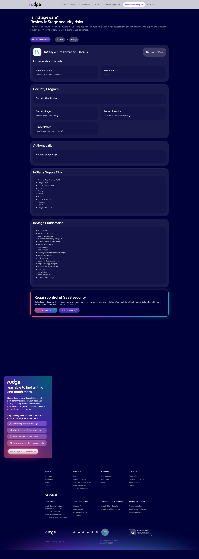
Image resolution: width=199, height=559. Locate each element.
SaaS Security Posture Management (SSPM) (53, 507)
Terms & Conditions (136, 479)
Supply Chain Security (109, 506)
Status (47, 485)
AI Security (77, 515)
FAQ (75, 476)
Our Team (105, 479)
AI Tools (60, 39)
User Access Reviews (137, 506)
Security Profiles (79, 479)
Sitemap (132, 485)
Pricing (48, 482)
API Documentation (80, 489)
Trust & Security (135, 476)
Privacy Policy (134, 482)
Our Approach (106, 476)
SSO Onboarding (135, 512)
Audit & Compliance (52, 511)
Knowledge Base (79, 485)
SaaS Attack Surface (53, 515)
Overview (49, 476)
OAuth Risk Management (110, 509)
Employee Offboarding (137, 509)
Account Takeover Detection (56, 518)
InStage (74, 39)
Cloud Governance (80, 512)
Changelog (49, 479)
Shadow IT (77, 506)
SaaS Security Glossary (82, 482)
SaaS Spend (78, 509)
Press (103, 482)
